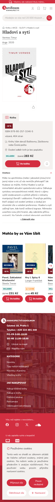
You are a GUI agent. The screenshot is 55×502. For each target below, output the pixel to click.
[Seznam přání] (39, 8)
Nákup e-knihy (14, 393)
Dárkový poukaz (15, 397)
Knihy (8, 27)
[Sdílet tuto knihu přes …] (33, 107)
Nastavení (40, 492)
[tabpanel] (27, 145)
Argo (4, 42)
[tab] (10, 117)
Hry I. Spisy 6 (32, 277)
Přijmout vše (16, 482)
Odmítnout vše (16, 492)
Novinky (11, 362)
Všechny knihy (14, 375)
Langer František (33, 280)
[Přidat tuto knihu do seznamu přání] (47, 164)
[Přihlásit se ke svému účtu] (33, 8)
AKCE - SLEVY (18, 27)
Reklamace (12, 401)
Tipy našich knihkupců (18, 366)
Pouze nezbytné (38, 482)
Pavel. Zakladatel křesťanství (12, 279)
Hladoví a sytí (33, 27)
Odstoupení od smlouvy (19, 405)
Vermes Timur (9, 37)
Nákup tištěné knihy (17, 388)
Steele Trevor (9, 283)
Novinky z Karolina (16, 370)
